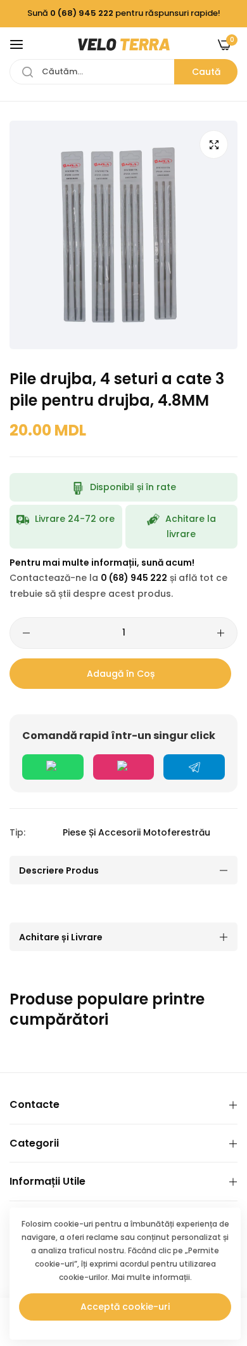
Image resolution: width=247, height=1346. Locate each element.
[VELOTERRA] (124, 44)
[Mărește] (214, 144)
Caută (206, 71)
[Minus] (26, 633)
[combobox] (124, 71)
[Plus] (221, 633)
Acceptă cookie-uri (125, 1306)
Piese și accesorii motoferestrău (136, 832)
